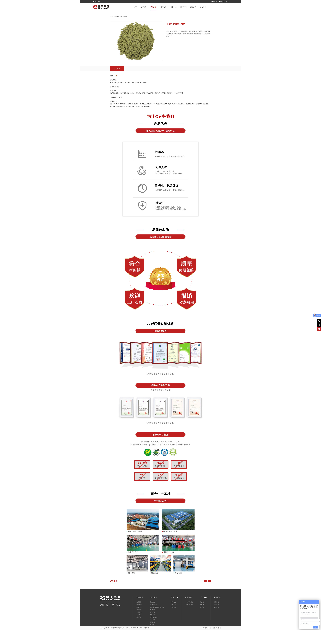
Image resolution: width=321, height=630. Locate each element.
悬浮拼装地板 (153, 617)
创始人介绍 (139, 604)
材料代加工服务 (189, 604)
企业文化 (139, 612)
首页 (135, 7)
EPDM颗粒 (124, 16)
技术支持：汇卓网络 (215, 628)
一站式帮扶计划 (189, 602)
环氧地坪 (152, 622)
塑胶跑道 (152, 602)
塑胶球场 (152, 609)
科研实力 (173, 602)
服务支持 (173, 7)
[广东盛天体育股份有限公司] (101, 7)
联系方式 (139, 617)
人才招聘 (139, 614)
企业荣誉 (139, 609)
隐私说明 (146, 628)
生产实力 (173, 604)
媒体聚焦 (216, 607)
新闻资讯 (193, 7)
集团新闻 (216, 602)
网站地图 (204, 628)
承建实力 (173, 607)
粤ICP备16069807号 (131, 628)
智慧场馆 (152, 619)
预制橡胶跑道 (153, 604)
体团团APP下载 (223, 1)
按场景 (202, 607)
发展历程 (139, 607)
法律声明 (139, 628)
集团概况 (139, 602)
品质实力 (163, 7)
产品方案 (153, 7)
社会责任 (203, 7)
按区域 (202, 604)
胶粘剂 (152, 624)
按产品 (202, 602)
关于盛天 (144, 7)
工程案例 (183, 7)
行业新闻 (216, 604)
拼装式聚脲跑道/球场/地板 (157, 607)
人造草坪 (152, 612)
